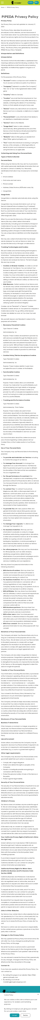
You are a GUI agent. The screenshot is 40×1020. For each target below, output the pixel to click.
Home (2, 7)
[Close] (38, 995)
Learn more (22, 1011)
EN (36, 2)
